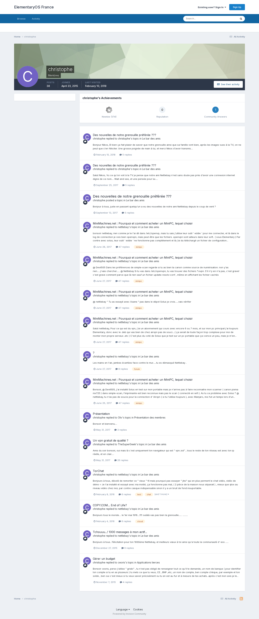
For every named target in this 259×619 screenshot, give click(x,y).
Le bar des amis (151, 138)
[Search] (241, 18)
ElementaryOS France (34, 7)
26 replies (122, 460)
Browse (21, 18)
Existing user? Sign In (211, 7)
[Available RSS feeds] (241, 598)
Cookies (138, 609)
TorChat (98, 471)
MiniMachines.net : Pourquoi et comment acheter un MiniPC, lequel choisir (143, 223)
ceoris (121, 562)
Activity (36, 18)
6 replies (126, 494)
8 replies (123, 368)
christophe (99, 138)
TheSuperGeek (127, 444)
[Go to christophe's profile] (87, 137)
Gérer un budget (104, 558)
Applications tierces (148, 562)
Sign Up (237, 7)
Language (122, 609)
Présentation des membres (149, 417)
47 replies (124, 246)
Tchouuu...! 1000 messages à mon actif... (120, 532)
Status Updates (224, 18)
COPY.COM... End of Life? (110, 505)
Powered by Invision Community (129, 613)
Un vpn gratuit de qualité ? (110, 440)
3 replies (122, 429)
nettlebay (123, 227)
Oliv (120, 417)
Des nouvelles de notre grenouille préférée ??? (124, 135)
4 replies (127, 582)
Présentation (101, 413)
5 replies (127, 154)
